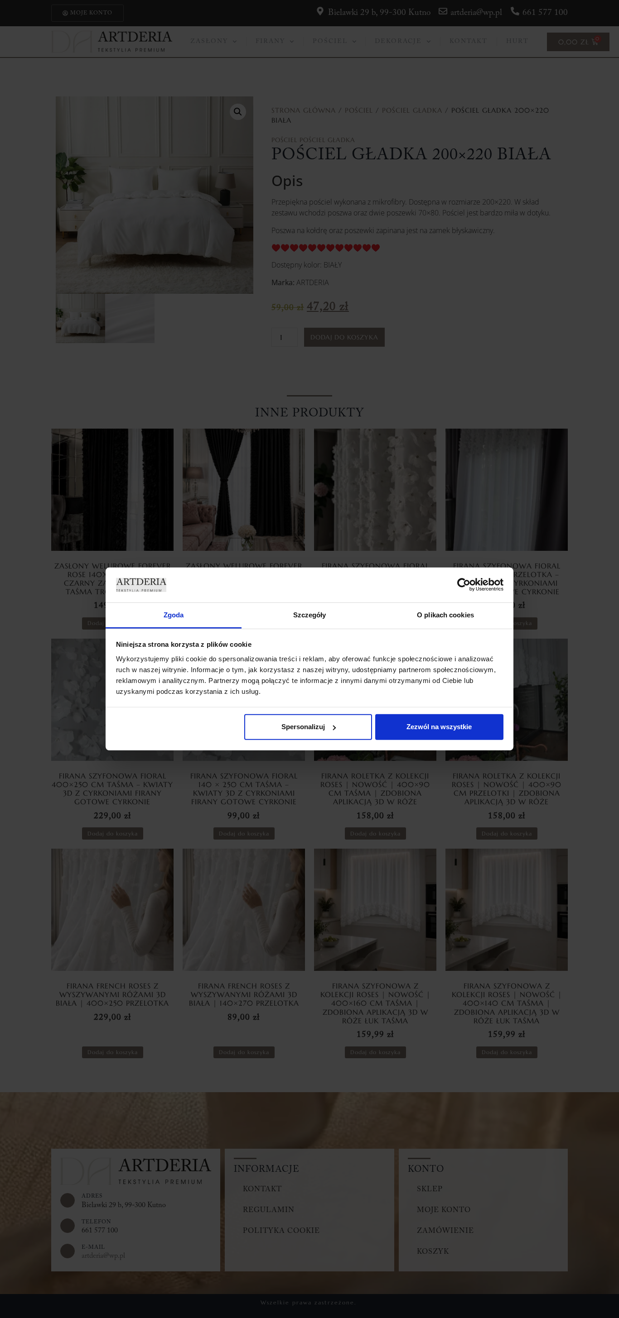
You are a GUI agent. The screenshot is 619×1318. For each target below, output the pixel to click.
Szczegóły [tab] (309, 615)
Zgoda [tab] (174, 615)
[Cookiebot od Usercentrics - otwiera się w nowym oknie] (463, 585)
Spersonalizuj (303, 727)
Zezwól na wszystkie (439, 727)
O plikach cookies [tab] (445, 615)
